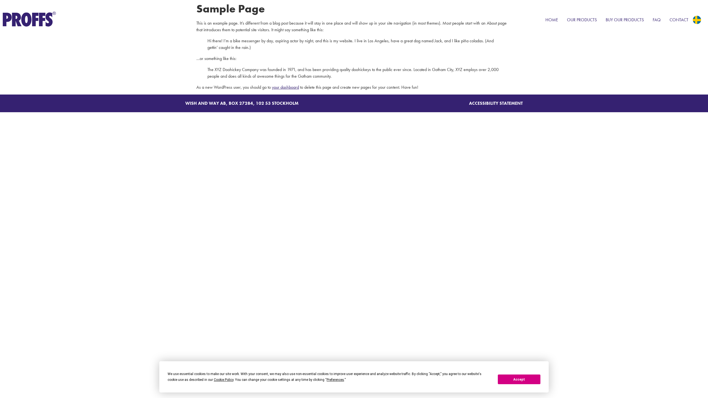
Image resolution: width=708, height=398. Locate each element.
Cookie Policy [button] (223, 380)
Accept (519, 379)
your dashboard (285, 87)
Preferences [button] (335, 380)
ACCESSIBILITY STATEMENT (496, 103)
